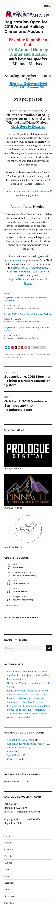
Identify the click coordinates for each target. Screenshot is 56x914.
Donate (8, 856)
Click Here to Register (28, 126)
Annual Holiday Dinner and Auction (26, 743)
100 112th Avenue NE (28, 87)
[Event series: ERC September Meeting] (30, 572)
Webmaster (9, 354)
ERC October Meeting (23, 600)
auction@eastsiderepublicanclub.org (31, 191)
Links (7, 876)
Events (8, 862)
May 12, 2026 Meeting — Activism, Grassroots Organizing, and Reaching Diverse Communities (27, 713)
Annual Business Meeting (21, 740)
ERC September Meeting (24, 575)
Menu (47, 6)
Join (6, 869)
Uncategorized (15, 759)
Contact (8, 849)
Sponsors (9, 903)
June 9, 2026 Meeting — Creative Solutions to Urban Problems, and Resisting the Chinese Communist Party (28, 702)
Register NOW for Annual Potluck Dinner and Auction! (28, 314)
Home (7, 836)
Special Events (15, 755)
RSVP (7, 889)
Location (9, 883)
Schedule (9, 896)
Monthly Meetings (17, 747)
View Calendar (11, 605)
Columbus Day (20, 592)
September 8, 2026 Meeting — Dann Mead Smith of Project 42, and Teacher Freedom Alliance (28, 675)
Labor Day (18, 567)
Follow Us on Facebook (21, 617)
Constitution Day (21, 583)
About (7, 842)
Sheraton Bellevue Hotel (28, 83)
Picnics (11, 751)
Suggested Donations (18, 279)
